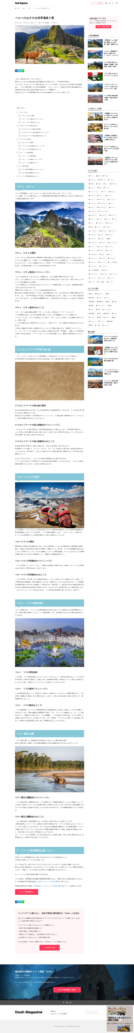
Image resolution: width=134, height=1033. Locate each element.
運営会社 (53, 1011)
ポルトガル (104, 274)
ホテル (100, 297)
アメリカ (92, 187)
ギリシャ (98, 227)
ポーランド (113, 215)
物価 (91, 325)
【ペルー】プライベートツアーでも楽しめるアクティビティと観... (111, 86)
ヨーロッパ (93, 180)
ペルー (29, 8)
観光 (108, 293)
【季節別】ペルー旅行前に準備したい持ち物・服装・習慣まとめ (111, 42)
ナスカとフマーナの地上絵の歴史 (30, 129)
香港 (109, 238)
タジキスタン (93, 242)
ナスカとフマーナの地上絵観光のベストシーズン (34, 132)
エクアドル (93, 238)
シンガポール (93, 231)
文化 (99, 309)
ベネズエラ (93, 235)
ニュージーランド (94, 191)
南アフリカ (103, 231)
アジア (91, 176)
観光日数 (110, 321)
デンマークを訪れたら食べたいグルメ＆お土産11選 (111, 126)
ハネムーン (93, 321)
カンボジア (103, 215)
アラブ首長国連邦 (94, 270)
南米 (24, 8)
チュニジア (112, 199)
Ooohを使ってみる (49, 947)
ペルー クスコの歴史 (26, 142)
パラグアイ (107, 227)
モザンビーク (93, 258)
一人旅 (98, 325)
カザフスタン (93, 215)
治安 (100, 313)
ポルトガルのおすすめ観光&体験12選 (111, 359)
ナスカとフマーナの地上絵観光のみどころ (32, 136)
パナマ (100, 219)
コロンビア (113, 231)
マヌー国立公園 (22, 166)
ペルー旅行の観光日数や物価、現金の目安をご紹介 (111, 97)
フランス (92, 199)
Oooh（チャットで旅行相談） (59, 1013)
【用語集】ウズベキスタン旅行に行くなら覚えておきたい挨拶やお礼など (111, 116)
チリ (111, 203)
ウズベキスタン (102, 207)
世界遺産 (47, 22)
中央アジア (102, 180)
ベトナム (111, 180)
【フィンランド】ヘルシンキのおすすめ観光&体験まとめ (111, 372)
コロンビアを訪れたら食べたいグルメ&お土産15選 (111, 148)
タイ (106, 184)
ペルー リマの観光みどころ (28, 162)
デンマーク (93, 278)
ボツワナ (103, 258)
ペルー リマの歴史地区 (25, 152)
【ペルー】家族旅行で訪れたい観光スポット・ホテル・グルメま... (111, 53)
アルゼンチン (102, 199)
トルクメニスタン (104, 211)
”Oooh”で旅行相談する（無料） (67, 989)
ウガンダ (101, 250)
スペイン (111, 278)
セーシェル (93, 262)
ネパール (112, 207)
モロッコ (92, 219)
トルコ (101, 235)
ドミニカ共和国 (113, 262)
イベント (107, 187)
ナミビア (103, 242)
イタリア (92, 195)
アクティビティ (101, 305)
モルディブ (110, 223)
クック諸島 (101, 282)
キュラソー (102, 262)
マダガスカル (93, 254)
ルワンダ (101, 246)
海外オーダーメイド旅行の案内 (48, 881)
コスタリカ (110, 246)
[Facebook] (16, 70)
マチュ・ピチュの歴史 (27, 115)
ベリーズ (92, 250)
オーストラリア (113, 242)
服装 (114, 317)
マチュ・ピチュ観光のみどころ (29, 122)
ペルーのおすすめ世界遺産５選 (41, 8)
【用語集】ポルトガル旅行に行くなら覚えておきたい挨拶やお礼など (111, 350)
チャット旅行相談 (97, 3)
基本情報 (92, 301)
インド (104, 191)
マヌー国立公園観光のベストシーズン (31, 169)
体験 (108, 301)
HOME (18, 8)
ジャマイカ (114, 274)
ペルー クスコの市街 (24, 139)
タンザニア (93, 211)
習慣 (110, 305)
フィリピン (93, 203)
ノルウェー (102, 278)
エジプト (109, 195)
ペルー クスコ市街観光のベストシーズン (32, 146)
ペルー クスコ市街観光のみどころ (30, 149)
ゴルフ (115, 313)
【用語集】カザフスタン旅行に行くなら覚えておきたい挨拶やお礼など (111, 161)
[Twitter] (19, 70)
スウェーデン (93, 266)
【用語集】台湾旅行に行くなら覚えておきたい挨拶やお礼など (111, 137)
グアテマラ (112, 258)
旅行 (91, 293)
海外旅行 (92, 297)
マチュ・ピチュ (22, 112)
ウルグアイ (100, 223)
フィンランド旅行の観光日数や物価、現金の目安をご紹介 (111, 383)
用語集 (91, 305)
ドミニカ (110, 282)
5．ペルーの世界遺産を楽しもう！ (28, 176)
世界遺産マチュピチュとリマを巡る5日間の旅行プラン (52, 886)
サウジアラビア (94, 274)
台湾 (100, 187)
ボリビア (92, 207)
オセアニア (114, 184)
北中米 (91, 184)
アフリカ (106, 176)
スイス (107, 219)
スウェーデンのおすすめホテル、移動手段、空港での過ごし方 (111, 338)
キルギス (102, 238)
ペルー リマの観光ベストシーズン (30, 159)
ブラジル (112, 191)
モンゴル (92, 282)
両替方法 (107, 313)
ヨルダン (105, 270)
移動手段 (101, 301)
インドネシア (103, 203)
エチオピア (110, 235)
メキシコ (101, 195)
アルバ (109, 254)
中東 (91, 227)
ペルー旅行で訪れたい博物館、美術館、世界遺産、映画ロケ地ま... (111, 64)
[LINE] (22, 70)
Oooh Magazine (21, 3)
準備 (100, 317)
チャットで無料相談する (27, 891)
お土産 (115, 301)
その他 (99, 184)
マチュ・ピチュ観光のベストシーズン (31, 119)
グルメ (107, 297)
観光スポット (99, 293)
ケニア (115, 219)
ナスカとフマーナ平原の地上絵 (27, 125)
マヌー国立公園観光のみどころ (29, 173)
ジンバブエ (110, 250)
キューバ (92, 246)
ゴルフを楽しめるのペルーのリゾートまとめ (111, 74)
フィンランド (104, 266)
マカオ (102, 254)
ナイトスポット (107, 309)
